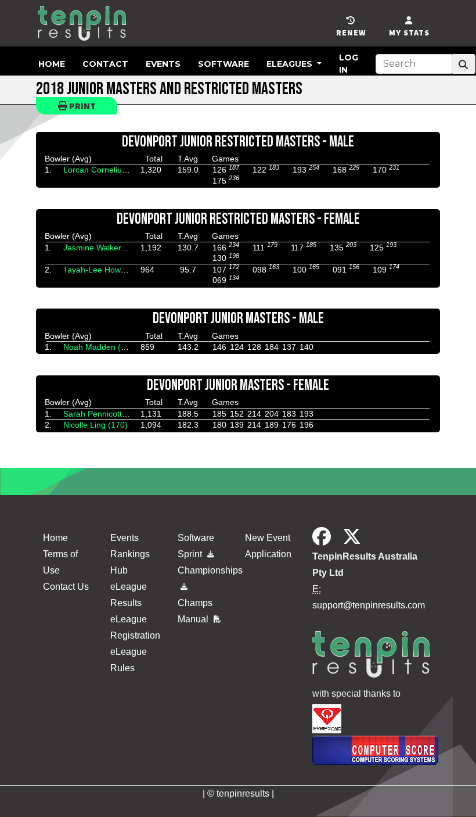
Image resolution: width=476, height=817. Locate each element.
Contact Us (66, 587)
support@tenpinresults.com (368, 605)
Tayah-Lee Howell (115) (106, 269)
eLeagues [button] (290, 64)
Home (51, 64)
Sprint (191, 554)
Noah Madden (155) (100, 347)
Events (163, 64)
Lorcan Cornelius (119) (105, 169)
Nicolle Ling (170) (95, 424)
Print (81, 106)
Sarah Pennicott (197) (103, 413)
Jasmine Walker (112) (103, 247)
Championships (204, 570)
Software (223, 64)
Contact (105, 64)
